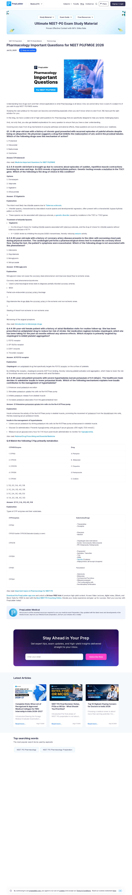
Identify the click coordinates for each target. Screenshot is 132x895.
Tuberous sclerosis (53, 205)
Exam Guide (64, 17)
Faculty (76, 4)
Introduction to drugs (28, 324)
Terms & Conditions (84, 891)
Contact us (89, 4)
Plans (105, 4)
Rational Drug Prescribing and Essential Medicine (35, 436)
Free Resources (84, 17)
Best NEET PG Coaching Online (48, 598)
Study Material (46, 17)
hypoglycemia (87, 432)
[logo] (15, 3)
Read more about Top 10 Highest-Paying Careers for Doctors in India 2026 (92, 724)
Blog (82, 4)
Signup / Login (117, 4)
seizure (78, 234)
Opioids (80, 559)
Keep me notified (29, 50)
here (114, 891)
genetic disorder (63, 215)
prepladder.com (35, 891)
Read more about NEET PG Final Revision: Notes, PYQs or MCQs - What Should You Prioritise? (57, 724)
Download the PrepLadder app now (21, 595)
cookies (62, 891)
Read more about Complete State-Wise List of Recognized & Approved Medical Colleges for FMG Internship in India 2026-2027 (20, 724)
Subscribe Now (96, 657)
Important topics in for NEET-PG (34, 591)
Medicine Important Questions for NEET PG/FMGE (35, 162)
